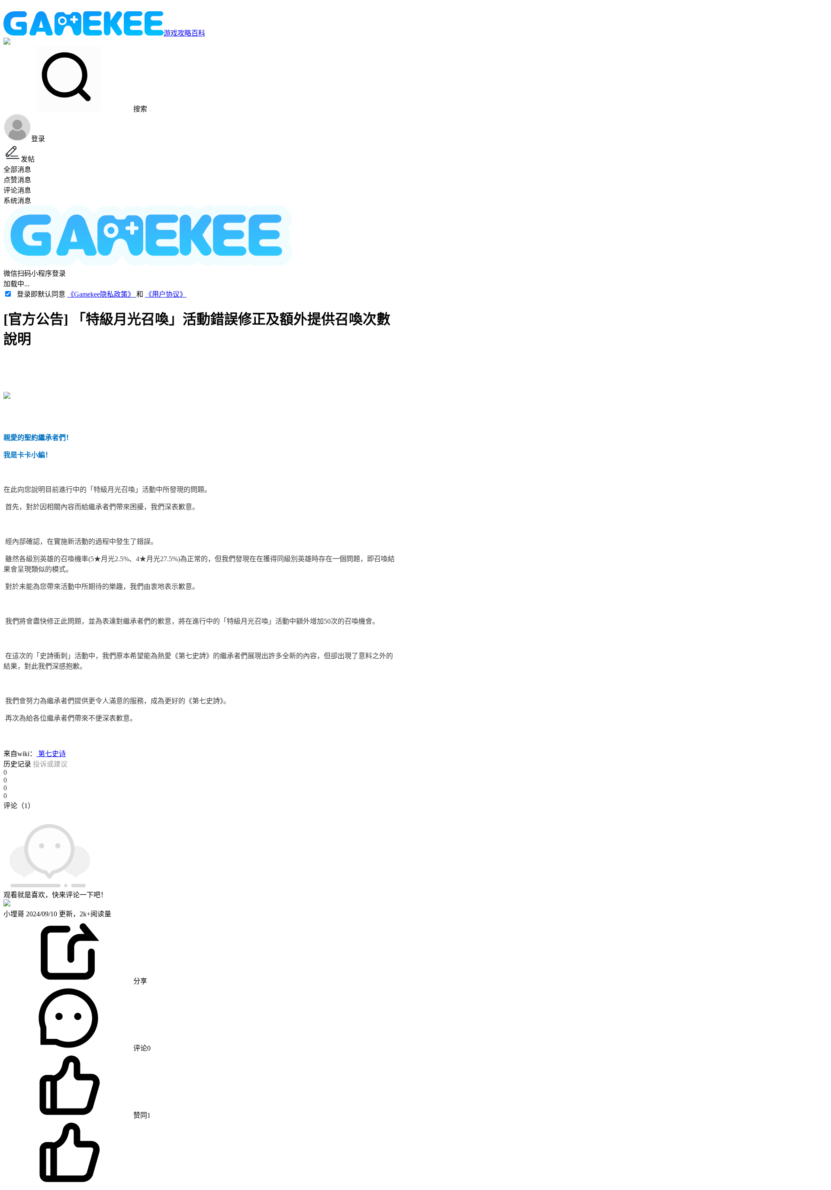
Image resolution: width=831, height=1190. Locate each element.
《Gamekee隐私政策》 (101, 294)
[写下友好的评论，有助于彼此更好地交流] (200, 814)
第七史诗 (51, 753)
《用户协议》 (166, 294)
